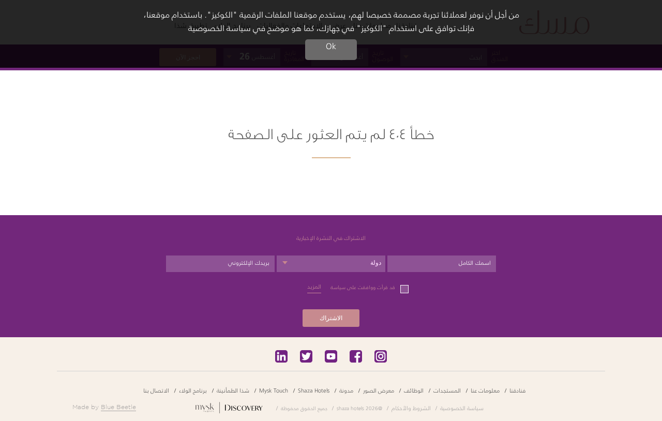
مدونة (346, 390)
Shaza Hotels (313, 390)
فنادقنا (517, 390)
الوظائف (414, 390)
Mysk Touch (273, 390)
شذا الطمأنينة (233, 390)
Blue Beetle (118, 406)
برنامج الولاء (193, 390)
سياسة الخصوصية (462, 407)
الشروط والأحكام (411, 407)
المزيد (314, 287)
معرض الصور (378, 390)
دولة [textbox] (375, 263)
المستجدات (447, 390)
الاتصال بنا (156, 390)
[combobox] (331, 263)
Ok (331, 46)
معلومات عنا (485, 390)
